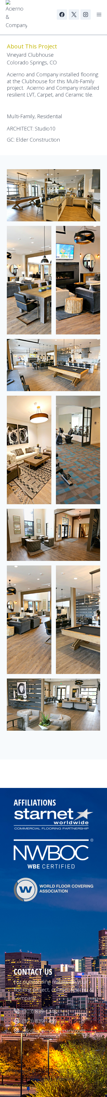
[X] (74, 14)
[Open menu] (99, 14)
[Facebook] (62, 14)
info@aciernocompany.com (53, 1030)
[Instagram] (85, 14)
